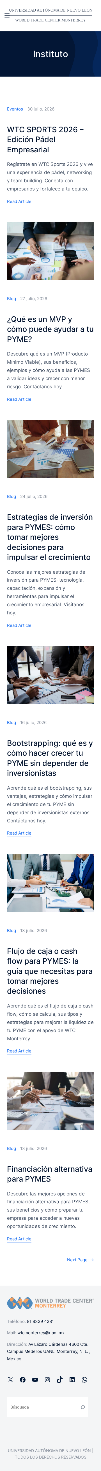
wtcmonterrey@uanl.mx (41, 1332)
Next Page (80, 1259)
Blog (11, 298)
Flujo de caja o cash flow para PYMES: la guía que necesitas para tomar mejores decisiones (50, 971)
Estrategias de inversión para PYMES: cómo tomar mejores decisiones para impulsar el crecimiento (50, 537)
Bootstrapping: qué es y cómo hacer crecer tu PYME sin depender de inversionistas (50, 758)
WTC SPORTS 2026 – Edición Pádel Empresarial (45, 139)
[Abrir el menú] (7, 15)
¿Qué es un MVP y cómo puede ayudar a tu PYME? (50, 329)
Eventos (15, 109)
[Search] (82, 1407)
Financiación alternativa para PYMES (49, 1174)
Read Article (19, 202)
